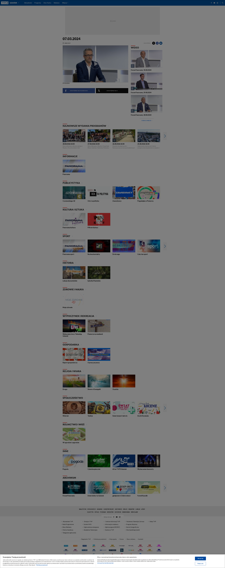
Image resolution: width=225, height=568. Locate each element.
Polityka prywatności (42, 565)
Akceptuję (200, 558)
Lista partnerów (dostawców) (105, 563)
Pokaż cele (200, 563)
